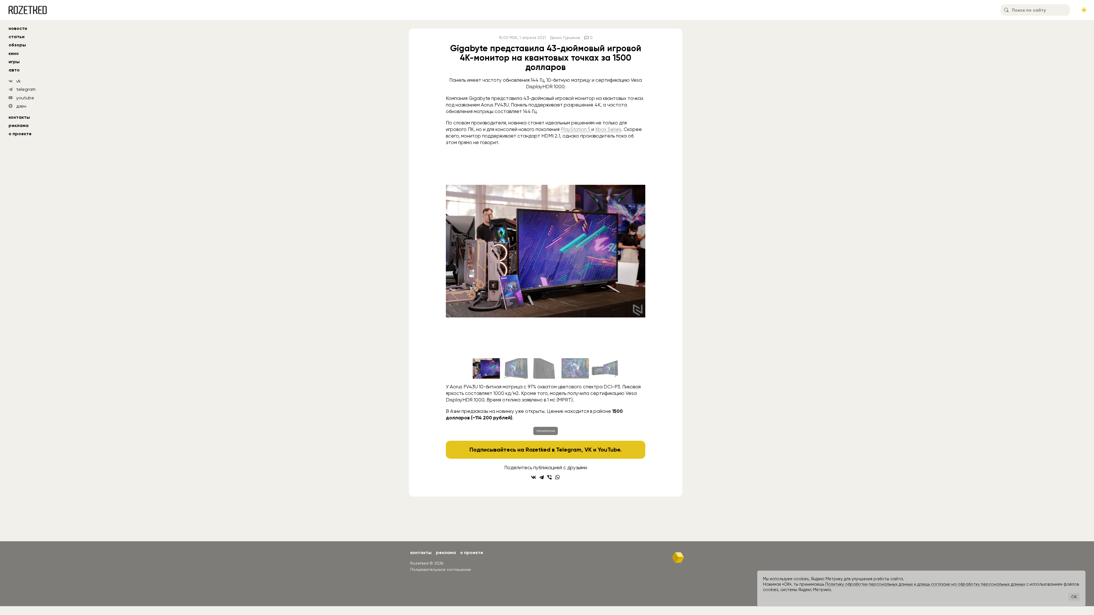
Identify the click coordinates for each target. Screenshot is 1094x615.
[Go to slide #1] (486, 368)
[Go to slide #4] (575, 368)
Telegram (568, 449)
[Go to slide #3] (545, 368)
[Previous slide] (455, 251)
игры (14, 61)
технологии (545, 431)
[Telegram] (541, 477)
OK (1074, 596)
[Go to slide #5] (605, 368)
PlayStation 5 (576, 129)
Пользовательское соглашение (440, 569)
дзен (21, 106)
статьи (17, 36)
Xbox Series (608, 129)
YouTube (609, 449)
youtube (25, 98)
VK (588, 449)
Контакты (19, 117)
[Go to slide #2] (516, 368)
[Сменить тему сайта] (1084, 10)
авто (14, 70)
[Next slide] (636, 251)
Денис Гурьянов (565, 38)
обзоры (17, 45)
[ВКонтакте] (533, 477)
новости (18, 28)
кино (14, 53)
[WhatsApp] (557, 477)
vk (18, 81)
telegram (26, 89)
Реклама (18, 125)
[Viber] (549, 477)
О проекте (20, 133)
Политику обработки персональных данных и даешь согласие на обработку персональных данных (925, 584)
